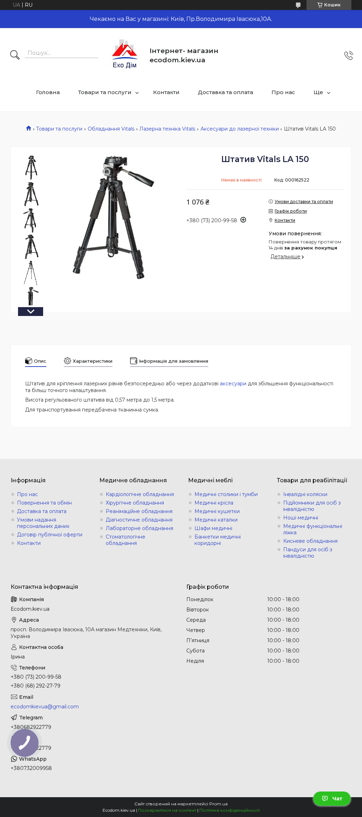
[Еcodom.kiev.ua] (124, 55)
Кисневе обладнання (310, 541)
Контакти (166, 92)
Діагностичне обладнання (139, 520)
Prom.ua (218, 803)
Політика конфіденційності (229, 810)
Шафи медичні (213, 528)
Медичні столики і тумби (226, 494)
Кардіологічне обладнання (140, 494)
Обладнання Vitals (111, 129)
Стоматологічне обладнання (125, 540)
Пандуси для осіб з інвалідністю (307, 552)
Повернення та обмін (44, 503)
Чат (337, 798)
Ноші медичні (300, 517)
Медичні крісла (213, 503)
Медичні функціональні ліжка (312, 529)
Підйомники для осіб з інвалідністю (312, 506)
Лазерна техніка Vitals (167, 129)
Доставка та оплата (225, 92)
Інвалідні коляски (305, 494)
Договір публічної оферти (49, 534)
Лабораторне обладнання (139, 528)
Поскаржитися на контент (167, 810)
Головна (48, 92)
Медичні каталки (216, 520)
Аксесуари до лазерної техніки (239, 129)
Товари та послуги (105, 92)
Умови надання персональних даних (43, 523)
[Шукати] (15, 55)
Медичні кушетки (217, 511)
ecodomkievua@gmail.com (45, 706)
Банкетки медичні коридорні (217, 540)
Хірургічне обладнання (135, 503)
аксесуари (233, 383)
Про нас (283, 92)
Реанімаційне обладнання (139, 511)
